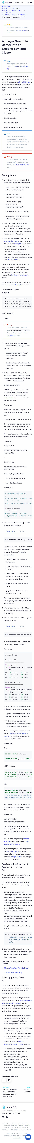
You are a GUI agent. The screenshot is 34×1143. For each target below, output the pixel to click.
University (21, 1111)
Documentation (18, 2)
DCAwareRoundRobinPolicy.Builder (15, 968)
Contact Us (6, 1113)
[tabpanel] (18, 539)
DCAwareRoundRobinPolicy (13, 973)
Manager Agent (16, 857)
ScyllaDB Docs (9, 6)
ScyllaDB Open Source (10, 8)
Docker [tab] (21, 531)
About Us (16, 1113)
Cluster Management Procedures (14, 14)
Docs (4, 1111)
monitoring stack (11, 851)
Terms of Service (10, 1125)
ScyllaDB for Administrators (13, 10)
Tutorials (11, 1111)
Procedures (6, 12)
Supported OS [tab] (10, 531)
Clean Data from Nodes (22, 165)
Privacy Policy (23, 1125)
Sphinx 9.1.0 (17, 1136)
